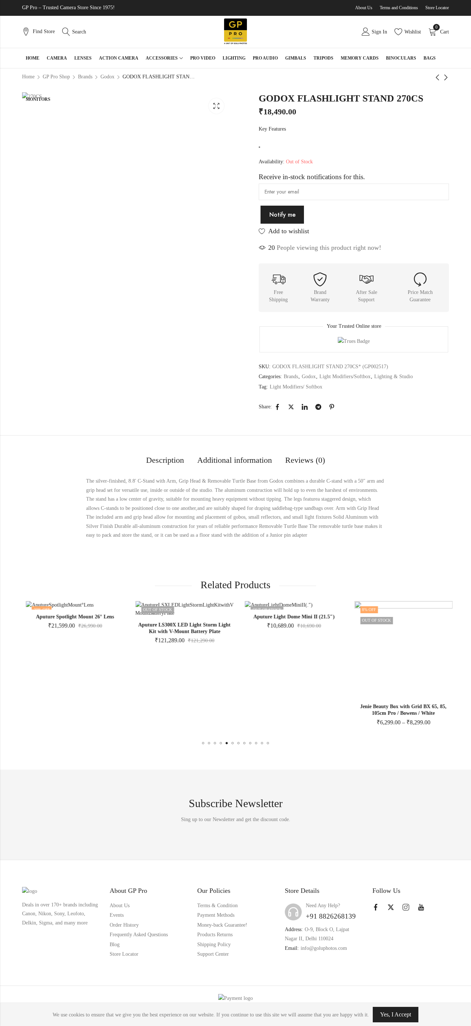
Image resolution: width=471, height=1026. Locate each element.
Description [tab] (165, 460)
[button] (203, 743)
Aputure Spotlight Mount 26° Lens (71, 616)
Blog (115, 944)
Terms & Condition (217, 905)
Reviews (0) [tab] (305, 460)
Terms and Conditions (399, 7)
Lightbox (216, 106)
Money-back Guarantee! (222, 925)
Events (117, 915)
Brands (291, 376)
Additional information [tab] (234, 460)
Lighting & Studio (393, 376)
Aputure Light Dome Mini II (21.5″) (290, 616)
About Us (363, 7)
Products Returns (215, 934)
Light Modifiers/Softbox (345, 376)
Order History (124, 925)
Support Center (213, 954)
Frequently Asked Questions (139, 934)
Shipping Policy (214, 944)
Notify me (282, 214)
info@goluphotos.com (324, 948)
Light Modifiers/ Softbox (296, 387)
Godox (309, 376)
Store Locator (437, 7)
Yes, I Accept (395, 1014)
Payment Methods (215, 915)
